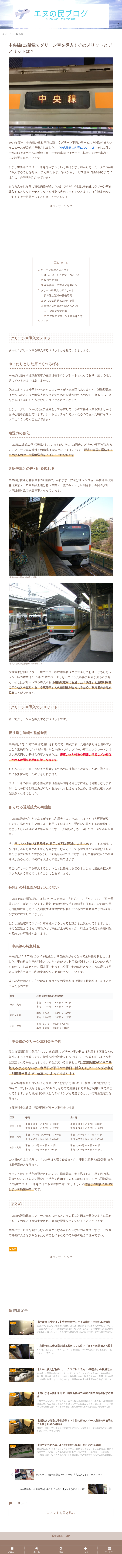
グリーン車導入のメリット (56, 269)
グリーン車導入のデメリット (57, 290)
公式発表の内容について (76, 147)
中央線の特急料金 (57, 310)
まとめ (44, 321)
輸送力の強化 (51, 280)
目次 (56, 262)
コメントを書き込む (61, 1512)
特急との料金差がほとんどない (62, 305)
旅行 (14, 1249)
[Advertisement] (61, 231)
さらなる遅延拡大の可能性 (59, 300)
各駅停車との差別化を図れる (60, 285)
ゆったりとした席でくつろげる (62, 274)
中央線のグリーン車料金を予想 (65, 316)
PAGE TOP (62, 1535)
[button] (110, 809)
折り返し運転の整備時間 (58, 295)
